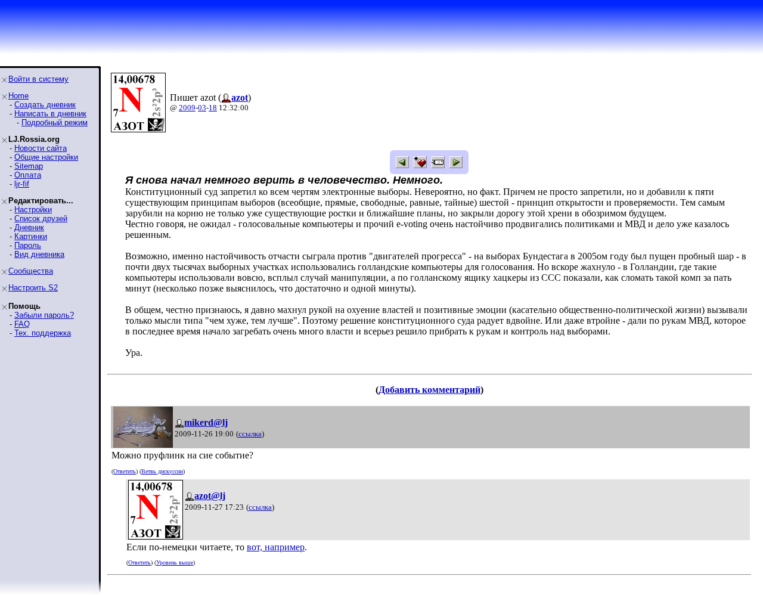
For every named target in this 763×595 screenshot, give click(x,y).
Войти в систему (38, 79)
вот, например (276, 547)
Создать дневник (45, 104)
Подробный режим (54, 122)
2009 (187, 107)
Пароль (27, 245)
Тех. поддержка (42, 333)
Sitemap (28, 166)
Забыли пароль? (44, 315)
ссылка (250, 433)
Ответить (124, 471)
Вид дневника (39, 254)
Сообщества (30, 270)
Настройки (33, 209)
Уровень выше (174, 562)
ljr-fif (21, 183)
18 (213, 107)
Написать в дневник (50, 113)
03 (202, 107)
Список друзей (40, 218)
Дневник (29, 227)
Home (18, 95)
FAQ (22, 324)
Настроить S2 (33, 287)
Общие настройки (46, 157)
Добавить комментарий (429, 390)
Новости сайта (40, 148)
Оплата (27, 175)
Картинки (30, 236)
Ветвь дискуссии (162, 471)
